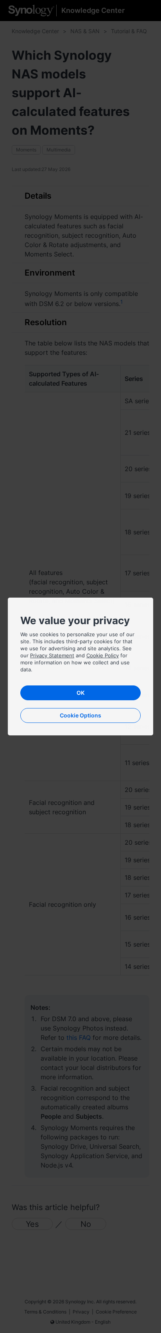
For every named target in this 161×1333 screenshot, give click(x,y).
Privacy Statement (52, 655)
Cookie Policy (102, 655)
